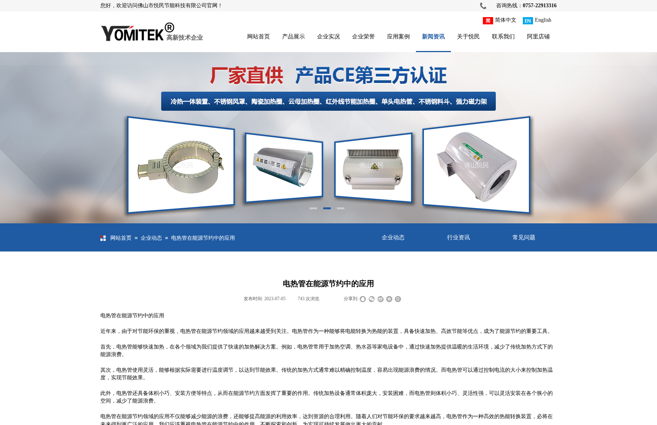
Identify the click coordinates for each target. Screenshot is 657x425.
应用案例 (398, 36)
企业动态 (151, 238)
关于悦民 (468, 36)
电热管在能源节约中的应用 (203, 238)
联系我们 (503, 36)
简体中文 (505, 20)
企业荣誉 (363, 36)
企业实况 (328, 36)
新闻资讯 (433, 36)
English (543, 20)
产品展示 (293, 36)
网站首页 (258, 36)
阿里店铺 (538, 36)
